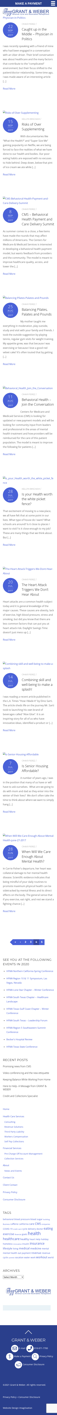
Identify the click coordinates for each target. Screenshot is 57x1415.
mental (45, 1248)
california (24, 1224)
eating (48, 1228)
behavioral (8, 1219)
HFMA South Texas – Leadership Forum (26, 1020)
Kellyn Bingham (31, 119)
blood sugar (36, 1219)
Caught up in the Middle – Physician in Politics (37, 34)
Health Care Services (13, 1116)
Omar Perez (28, 24)
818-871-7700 (41, 1348)
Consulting (9, 1121)
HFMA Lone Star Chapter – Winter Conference (30, 989)
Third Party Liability (14, 1131)
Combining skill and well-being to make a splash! (37, 684)
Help (38, 1239)
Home (6, 1109)
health (34, 1233)
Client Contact (10, 1184)
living (15, 1248)
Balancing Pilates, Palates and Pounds (37, 312)
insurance (37, 1243)
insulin (25, 1243)
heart (32, 1239)
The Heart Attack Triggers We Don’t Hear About (35, 589)
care (31, 1224)
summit (11, 1258)
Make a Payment (22, 1356)
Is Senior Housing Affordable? (35, 768)
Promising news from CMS (17, 1066)
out (19, 1253)
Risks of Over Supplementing (33, 126)
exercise (8, 1234)
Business (6, 1224)
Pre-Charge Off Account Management (23, 1153)
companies (45, 1224)
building (46, 1219)
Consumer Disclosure (14, 1199)
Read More (9, 88)
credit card (17, 1229)
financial (18, 1234)
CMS (38, 1224)
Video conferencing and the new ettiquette (26, 1073)
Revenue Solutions (13, 1126)
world (51, 1257)
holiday (44, 1239)
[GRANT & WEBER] (26, 15)
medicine (35, 1248)
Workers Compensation (16, 1136)
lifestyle (7, 1248)
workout (41, 1257)
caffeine (14, 1224)
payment (26, 1253)
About (6, 1165)
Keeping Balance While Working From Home (26, 1079)
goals (24, 1234)
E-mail (21, 1348)
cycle (24, 1228)
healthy (24, 1239)
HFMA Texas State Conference (21, 1046)
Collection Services (13, 1158)
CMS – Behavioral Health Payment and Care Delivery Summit (38, 219)
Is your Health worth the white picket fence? (37, 499)
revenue (36, 1253)
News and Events (13, 1170)
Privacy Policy (10, 1192)
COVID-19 (7, 1228)
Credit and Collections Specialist (20, 1096)
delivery (32, 1228)
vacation (19, 1257)
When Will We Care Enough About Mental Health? (36, 856)
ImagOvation (25, 1407)
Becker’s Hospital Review (19, 1039)
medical (24, 1248)
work (33, 1257)
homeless (8, 1243)
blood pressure (22, 1219)
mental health (10, 1253)
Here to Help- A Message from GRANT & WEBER (25, 1087)
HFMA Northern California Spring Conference (29, 971)
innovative (17, 1244)
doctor (39, 1228)
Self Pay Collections (14, 1141)
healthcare (11, 1238)
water (27, 1257)
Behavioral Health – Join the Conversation (38, 402)
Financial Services (12, 1148)
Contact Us (8, 1177)
